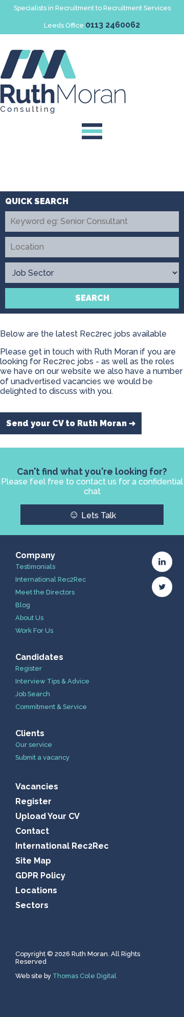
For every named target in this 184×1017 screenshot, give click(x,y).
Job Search (32, 694)
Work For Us (34, 630)
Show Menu (92, 131)
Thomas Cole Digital (85, 976)
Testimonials (35, 566)
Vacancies (36, 786)
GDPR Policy (40, 875)
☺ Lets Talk (92, 514)
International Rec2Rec (50, 579)
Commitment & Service (51, 707)
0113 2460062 (112, 25)
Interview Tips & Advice (52, 681)
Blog (22, 605)
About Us (29, 618)
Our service (33, 744)
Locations (36, 890)
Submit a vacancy (42, 757)
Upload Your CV (47, 816)
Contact (32, 831)
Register (28, 668)
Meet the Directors (45, 592)
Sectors (32, 905)
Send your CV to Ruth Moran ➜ (70, 423)
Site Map (33, 861)
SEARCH (92, 298)
